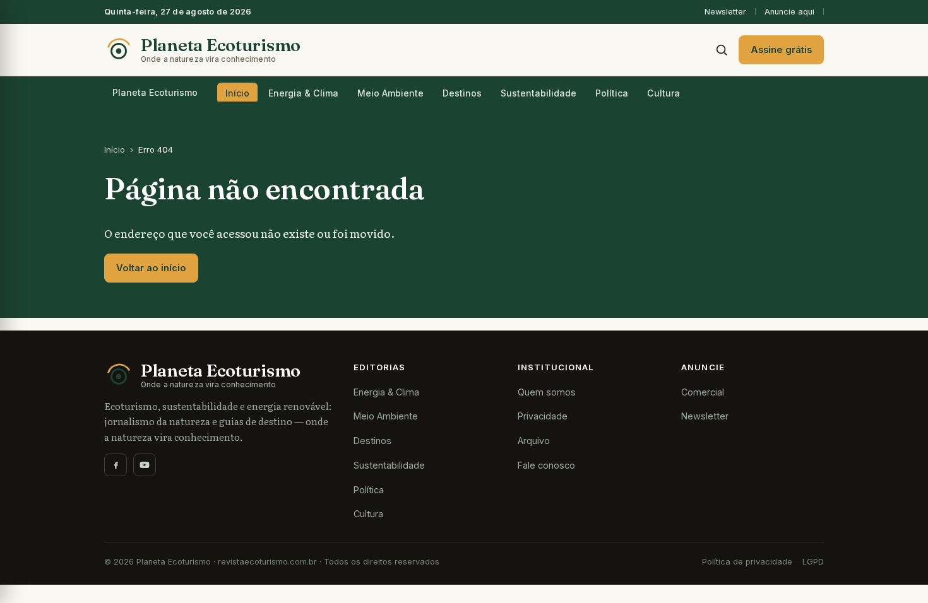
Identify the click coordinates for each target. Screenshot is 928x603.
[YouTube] (144, 465)
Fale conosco (546, 465)
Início (237, 93)
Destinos (462, 93)
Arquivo (534, 440)
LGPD (813, 561)
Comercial (702, 392)
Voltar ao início (151, 268)
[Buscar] (722, 50)
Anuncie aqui (789, 11)
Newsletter (725, 11)
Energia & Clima (303, 93)
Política (611, 93)
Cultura (663, 93)
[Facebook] (115, 465)
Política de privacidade (747, 561)
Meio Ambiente (390, 93)
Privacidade (543, 416)
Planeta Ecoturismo (155, 92)
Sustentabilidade (538, 93)
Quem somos (547, 392)
